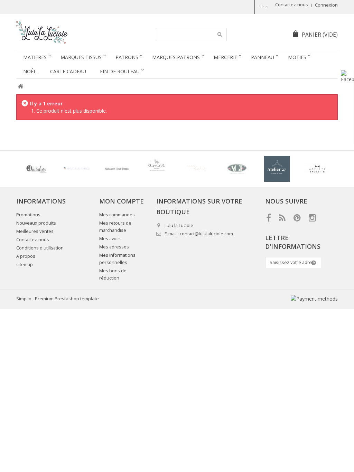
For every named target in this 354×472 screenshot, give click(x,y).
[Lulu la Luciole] (69, 32)
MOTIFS (297, 57)
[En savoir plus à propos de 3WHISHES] (36, 169)
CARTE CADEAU (68, 71)
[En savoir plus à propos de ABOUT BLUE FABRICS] (76, 169)
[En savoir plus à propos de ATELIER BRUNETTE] (317, 169)
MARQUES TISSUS (81, 57)
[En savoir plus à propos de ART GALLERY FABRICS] (236, 169)
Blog (263, 6)
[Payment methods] (314, 298)
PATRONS (126, 57)
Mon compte (121, 201)
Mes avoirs (110, 239)
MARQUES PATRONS (176, 57)
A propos (25, 256)
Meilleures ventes (35, 231)
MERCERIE (225, 57)
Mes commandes (117, 215)
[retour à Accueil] (20, 86)
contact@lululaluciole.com (206, 234)
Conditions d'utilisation (40, 248)
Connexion (326, 5)
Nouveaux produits (36, 223)
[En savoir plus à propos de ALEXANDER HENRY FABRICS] (116, 169)
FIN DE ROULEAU (120, 71)
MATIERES (35, 57)
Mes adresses (114, 247)
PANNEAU (262, 57)
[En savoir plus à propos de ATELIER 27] (277, 169)
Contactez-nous (291, 5)
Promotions (28, 215)
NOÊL (29, 71)
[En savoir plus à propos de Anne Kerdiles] (196, 169)
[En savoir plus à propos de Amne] (156, 169)
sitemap (24, 264)
